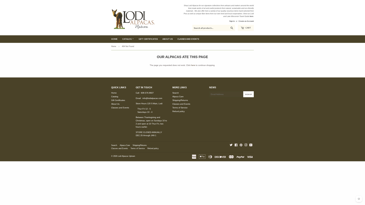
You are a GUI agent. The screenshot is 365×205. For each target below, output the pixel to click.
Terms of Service (179, 107)
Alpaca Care (177, 96)
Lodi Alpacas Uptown (126, 156)
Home (114, 39)
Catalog (127, 39)
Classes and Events (188, 39)
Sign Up (248, 94)
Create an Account (246, 21)
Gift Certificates (148, 39)
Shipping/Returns (180, 100)
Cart (248, 27)
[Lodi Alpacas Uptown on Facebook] (236, 145)
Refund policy (178, 111)
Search (175, 93)
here (193, 65)
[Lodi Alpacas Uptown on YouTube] (250, 145)
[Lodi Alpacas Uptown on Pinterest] (241, 145)
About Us (167, 39)
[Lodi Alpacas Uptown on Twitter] (231, 145)
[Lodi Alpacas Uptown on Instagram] (246, 145)
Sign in (232, 21)
